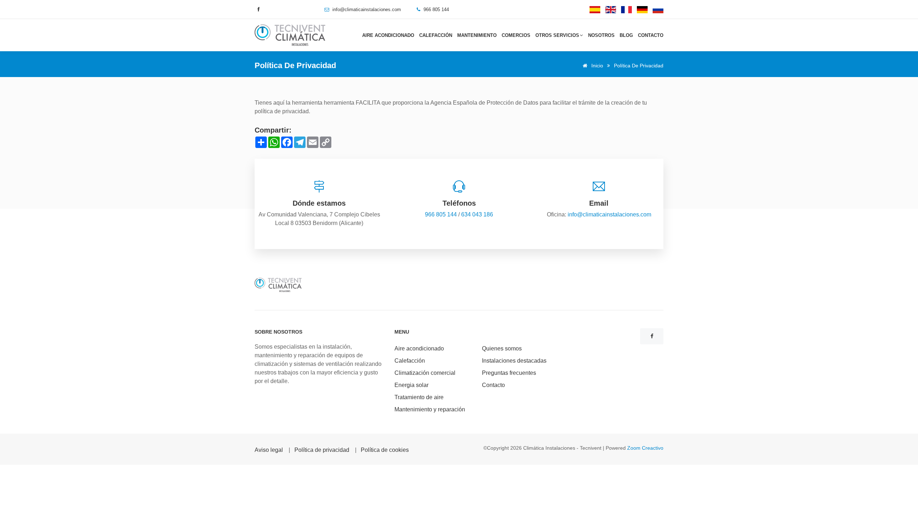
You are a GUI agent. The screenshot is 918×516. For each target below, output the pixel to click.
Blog (626, 35)
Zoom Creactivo (645, 448)
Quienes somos (502, 348)
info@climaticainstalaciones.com (366, 9)
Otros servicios (557, 35)
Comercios (516, 35)
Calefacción (435, 35)
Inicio (596, 65)
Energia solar (411, 385)
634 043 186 (477, 214)
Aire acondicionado (388, 35)
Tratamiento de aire (419, 397)
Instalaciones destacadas (514, 361)
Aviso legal (269, 450)
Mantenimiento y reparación (429, 409)
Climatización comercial (424, 373)
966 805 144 (441, 214)
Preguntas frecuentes (509, 373)
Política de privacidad (321, 450)
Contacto (650, 35)
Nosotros (601, 35)
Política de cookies (385, 450)
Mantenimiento (477, 35)
